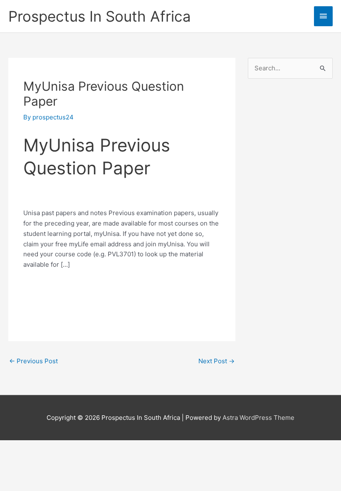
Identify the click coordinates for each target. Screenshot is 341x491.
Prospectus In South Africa (99, 16)
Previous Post (33, 361)
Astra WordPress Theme (258, 418)
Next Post (216, 361)
